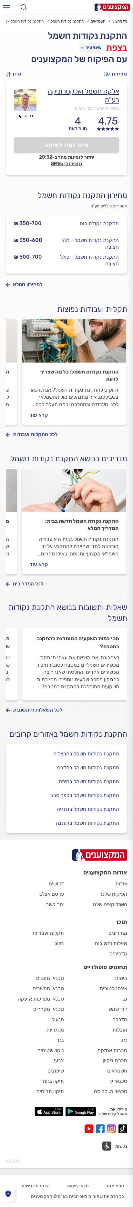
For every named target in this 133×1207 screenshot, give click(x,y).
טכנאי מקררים (48, 1009)
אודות (121, 884)
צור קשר (55, 904)
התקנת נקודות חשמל (67, 21)
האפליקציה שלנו (110, 904)
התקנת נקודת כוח (99, 223)
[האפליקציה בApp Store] (49, 1111)
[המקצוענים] (112, 7)
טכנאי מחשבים (48, 988)
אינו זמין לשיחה (67, 145)
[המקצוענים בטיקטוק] (122, 1128)
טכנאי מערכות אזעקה (41, 999)
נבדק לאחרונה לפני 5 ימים (97, 108)
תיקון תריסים (50, 1091)
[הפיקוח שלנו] (8, 1194)
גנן (124, 999)
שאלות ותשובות (111, 943)
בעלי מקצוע (121, 21)
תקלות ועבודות (48, 933)
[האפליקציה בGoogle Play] (81, 1111)
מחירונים (117, 933)
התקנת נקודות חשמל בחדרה (88, 767)
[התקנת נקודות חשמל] (74, 343)
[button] (15, 74)
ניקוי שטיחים (50, 1050)
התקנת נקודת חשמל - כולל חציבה (89, 260)
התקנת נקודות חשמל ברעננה (87, 823)
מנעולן (57, 1019)
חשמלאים (98, 21)
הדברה (119, 1019)
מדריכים (118, 954)
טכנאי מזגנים (50, 978)
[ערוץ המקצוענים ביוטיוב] (90, 1128)
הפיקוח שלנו (114, 894)
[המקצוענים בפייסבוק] (101, 1128)
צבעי (59, 1060)
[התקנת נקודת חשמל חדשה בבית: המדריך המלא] (74, 493)
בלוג (59, 943)
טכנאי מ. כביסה (110, 1091)
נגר (60, 1040)
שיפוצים (55, 1071)
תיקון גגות (53, 1081)
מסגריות (55, 1030)
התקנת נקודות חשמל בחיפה (89, 781)
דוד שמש (117, 1009)
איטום (121, 978)
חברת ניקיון (115, 1060)
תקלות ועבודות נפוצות (92, 309)
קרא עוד (39, 415)
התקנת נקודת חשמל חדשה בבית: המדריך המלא (81, 524)
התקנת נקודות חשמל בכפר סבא (84, 795)
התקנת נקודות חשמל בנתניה (88, 809)
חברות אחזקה (112, 1050)
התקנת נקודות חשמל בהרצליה (86, 754)
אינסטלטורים (113, 988)
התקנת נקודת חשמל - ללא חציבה (90, 243)
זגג (124, 1040)
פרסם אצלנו (51, 894)
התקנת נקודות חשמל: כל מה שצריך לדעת (79, 375)
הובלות (119, 1030)
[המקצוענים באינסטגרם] (112, 1128)
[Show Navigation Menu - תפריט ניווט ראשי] (6, 7)
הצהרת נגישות (35, 1186)
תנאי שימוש (77, 1186)
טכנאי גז (118, 1081)
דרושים (56, 884)
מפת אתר (115, 1186)
